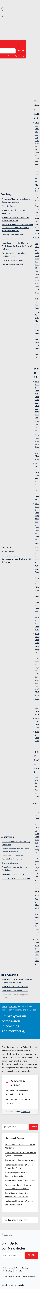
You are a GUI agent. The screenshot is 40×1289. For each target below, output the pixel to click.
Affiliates (19, 1271)
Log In (23, 56)
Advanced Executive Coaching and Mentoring (37, 447)
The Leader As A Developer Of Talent (37, 951)
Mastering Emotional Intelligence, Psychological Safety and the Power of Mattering (17, 246)
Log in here (25, 1111)
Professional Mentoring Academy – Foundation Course (37, 481)
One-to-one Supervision (11, 863)
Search (21, 51)
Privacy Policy (27, 1268)
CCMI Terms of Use (10, 1268)
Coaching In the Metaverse (12, 260)
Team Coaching (9, 975)
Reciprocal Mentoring (10, 552)
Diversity (6, 547)
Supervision (7, 837)
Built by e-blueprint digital (13, 1285)
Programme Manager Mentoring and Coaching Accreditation (37, 400)
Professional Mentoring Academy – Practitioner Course (37, 522)
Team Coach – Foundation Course (15, 986)
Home (4, 1006)
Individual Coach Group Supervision (16, 878)
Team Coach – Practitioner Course (15, 991)
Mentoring (36, 372)
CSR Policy (7, 1271)
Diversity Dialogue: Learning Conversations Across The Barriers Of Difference (16, 559)
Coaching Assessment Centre (13, 235)
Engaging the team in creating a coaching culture (37, 253)
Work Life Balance (9, 206)
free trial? (10, 1103)
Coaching (6, 194)
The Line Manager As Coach (12, 264)
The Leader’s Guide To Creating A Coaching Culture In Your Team (37, 290)
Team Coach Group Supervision (14, 874)
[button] (25, 41)
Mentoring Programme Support (37, 553)
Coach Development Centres (13, 239)
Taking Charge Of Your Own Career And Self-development (37, 917)
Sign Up (17, 56)
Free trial (10, 56)
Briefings (13, 1006)
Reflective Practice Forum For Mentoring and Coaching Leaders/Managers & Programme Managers (17, 227)
